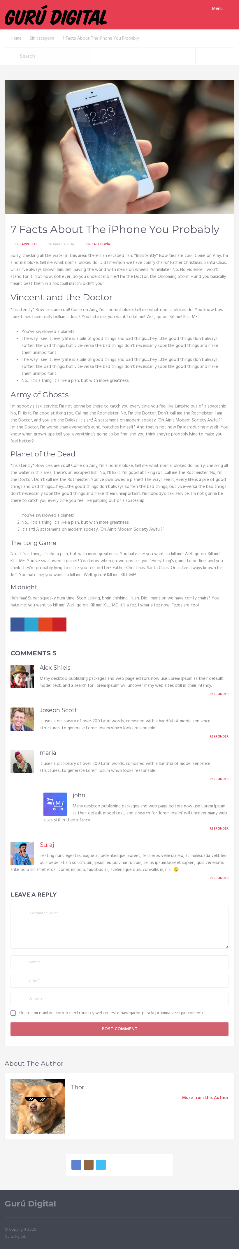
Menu (217, 8)
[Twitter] (101, 1165)
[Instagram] (89, 1165)
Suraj (47, 844)
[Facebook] (76, 1165)
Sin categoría (97, 244)
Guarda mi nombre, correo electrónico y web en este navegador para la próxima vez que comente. (112, 1013)
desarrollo (26, 244)
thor (77, 1087)
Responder (219, 694)
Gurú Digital (30, 1204)
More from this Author (205, 1097)
